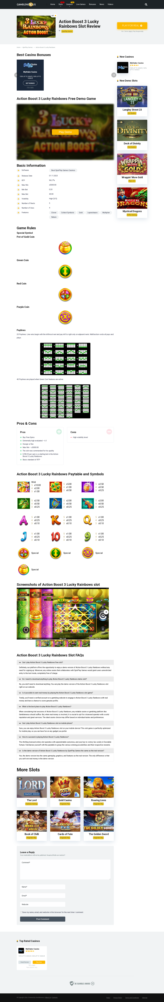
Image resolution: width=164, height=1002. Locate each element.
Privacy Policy (117, 998)
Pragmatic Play (65, 804)
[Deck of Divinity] (132, 140)
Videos (110, 4)
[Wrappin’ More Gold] (132, 174)
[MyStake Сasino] (122, 72)
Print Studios (132, 147)
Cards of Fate (65, 834)
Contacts (55, 997)
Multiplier (106, 213)
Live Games (80, 4)
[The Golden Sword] (99, 831)
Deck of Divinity (132, 143)
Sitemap (144, 998)
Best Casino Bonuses (34, 55)
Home (52, 4)
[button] (106, 612)
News (102, 4)
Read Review (25, 962)
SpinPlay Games (67, 31)
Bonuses (92, 4)
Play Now (39, 962)
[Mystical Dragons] (132, 208)
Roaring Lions (98, 800)
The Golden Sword (99, 834)
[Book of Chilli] (32, 831)
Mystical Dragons (132, 211)
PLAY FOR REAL (131, 25)
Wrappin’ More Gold (132, 177)
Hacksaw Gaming (31, 804)
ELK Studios (132, 113)
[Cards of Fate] (65, 831)
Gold (81, 213)
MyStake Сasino (30, 72)
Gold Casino (65, 800)
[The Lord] (32, 797)
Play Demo (65, 131)
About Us (48, 997)
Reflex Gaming (132, 215)
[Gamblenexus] (26, 4)
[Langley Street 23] (132, 107)
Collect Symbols (67, 213)
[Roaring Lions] (99, 797)
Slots (61, 4)
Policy (108, 998)
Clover (53, 213)
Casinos (69, 4)
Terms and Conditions (132, 998)
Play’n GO (132, 181)
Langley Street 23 (132, 109)
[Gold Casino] (65, 797)
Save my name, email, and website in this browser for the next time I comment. (52, 912)
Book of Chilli (32, 834)
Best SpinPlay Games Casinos (63, 170)
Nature (53, 217)
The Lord (32, 800)
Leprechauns (92, 213)
